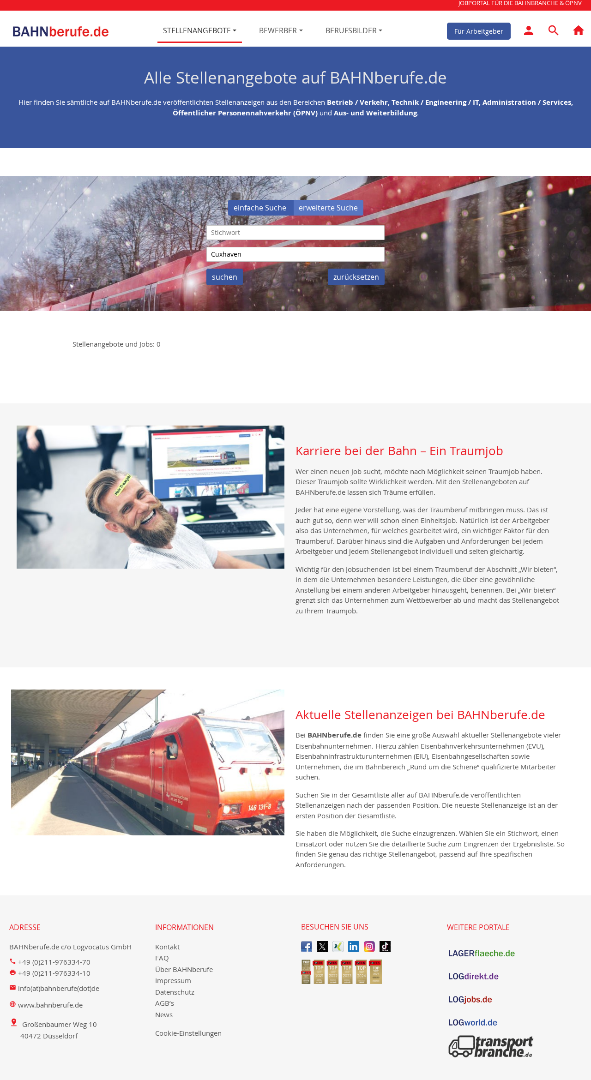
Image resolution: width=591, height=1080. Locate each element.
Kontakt (167, 946)
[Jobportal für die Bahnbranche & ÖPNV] (578, 32)
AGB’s (164, 1003)
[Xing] (338, 946)
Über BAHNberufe (184, 969)
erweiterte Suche (328, 208)
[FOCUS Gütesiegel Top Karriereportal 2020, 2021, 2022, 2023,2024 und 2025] (368, 972)
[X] (322, 946)
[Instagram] (369, 946)
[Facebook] (306, 946)
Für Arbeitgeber (478, 30)
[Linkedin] (353, 946)
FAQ (162, 957)
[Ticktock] (385, 946)
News (164, 1014)
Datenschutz (174, 991)
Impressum (173, 980)
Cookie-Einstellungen (188, 1033)
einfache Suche (261, 208)
